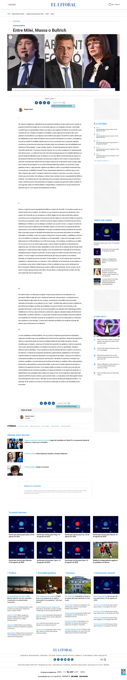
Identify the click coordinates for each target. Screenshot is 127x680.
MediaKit (106, 665)
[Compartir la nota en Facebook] (36, 102)
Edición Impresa (35, 426)
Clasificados (44, 655)
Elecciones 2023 (23, 426)
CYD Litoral (51, 655)
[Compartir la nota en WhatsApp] (44, 102)
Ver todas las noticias (101, 161)
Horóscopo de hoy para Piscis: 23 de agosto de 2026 (106, 129)
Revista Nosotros (34, 655)
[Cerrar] (73, 106)
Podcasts (59, 655)
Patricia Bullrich (66, 426)
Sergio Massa (55, 426)
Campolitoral (24, 655)
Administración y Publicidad (61, 665)
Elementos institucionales (79, 665)
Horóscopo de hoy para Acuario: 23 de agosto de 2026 (107, 136)
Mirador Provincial (68, 655)
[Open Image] (10, 37)
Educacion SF (102, 655)
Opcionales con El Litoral (95, 665)
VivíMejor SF (78, 655)
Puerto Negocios (88, 655)
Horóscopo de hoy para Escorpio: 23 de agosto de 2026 (107, 155)
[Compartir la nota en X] (40, 102)
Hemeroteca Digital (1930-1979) (27, 665)
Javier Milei (45, 426)
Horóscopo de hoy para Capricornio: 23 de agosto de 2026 (107, 142)
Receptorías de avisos (45, 665)
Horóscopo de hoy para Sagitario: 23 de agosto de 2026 (107, 149)
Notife (96, 655)
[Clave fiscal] (123, 675)
